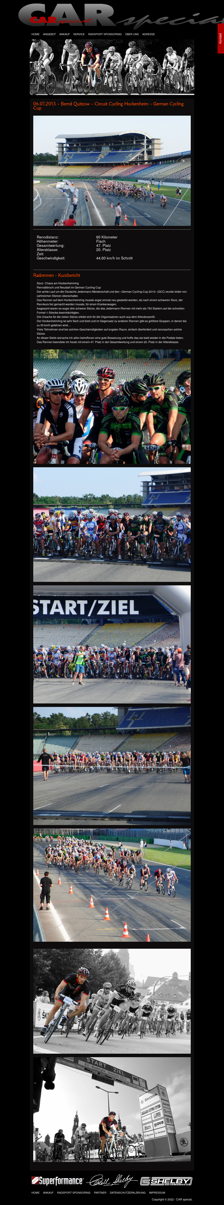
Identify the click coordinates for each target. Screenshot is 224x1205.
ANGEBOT (49, 34)
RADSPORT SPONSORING (105, 34)
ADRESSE (148, 34)
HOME (35, 34)
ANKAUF (64, 34)
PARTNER (100, 1192)
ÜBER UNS (132, 34)
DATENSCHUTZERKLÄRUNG (128, 1192)
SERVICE (79, 34)
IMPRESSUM (157, 1192)
